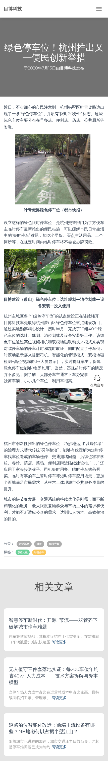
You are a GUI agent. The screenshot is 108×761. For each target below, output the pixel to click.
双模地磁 (23, 552)
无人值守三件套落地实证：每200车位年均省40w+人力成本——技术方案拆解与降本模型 (53, 675)
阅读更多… (60, 642)
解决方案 (54, 544)
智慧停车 (39, 552)
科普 (39, 544)
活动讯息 (24, 544)
